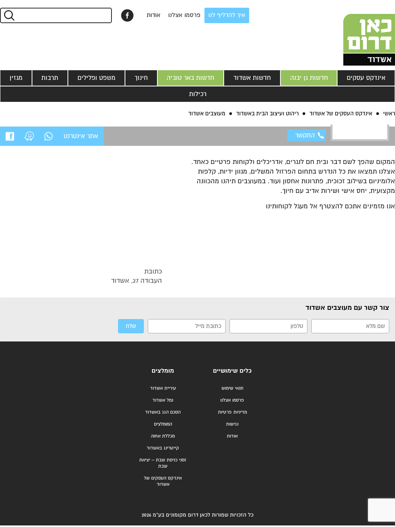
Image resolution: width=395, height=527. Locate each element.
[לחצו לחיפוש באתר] (8, 15)
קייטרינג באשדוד (163, 448)
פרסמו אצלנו (184, 15)
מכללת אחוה (163, 436)
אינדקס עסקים (366, 78)
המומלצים (163, 424)
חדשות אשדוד (252, 78)
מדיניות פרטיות (232, 412)
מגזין (16, 78)
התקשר (305, 135)
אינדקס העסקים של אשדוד (163, 481)
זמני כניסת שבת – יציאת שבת (162, 463)
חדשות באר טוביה (190, 78)
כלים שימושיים (232, 370)
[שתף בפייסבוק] (127, 15)
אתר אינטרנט (81, 136)
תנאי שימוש (232, 388)
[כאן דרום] (356, 33)
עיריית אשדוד (163, 388)
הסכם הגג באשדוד (163, 412)
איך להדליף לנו (226, 15)
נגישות (232, 424)
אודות (153, 15)
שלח (131, 326)
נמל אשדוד (162, 400)
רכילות (197, 94)
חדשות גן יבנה (309, 78)
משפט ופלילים (96, 78)
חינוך (141, 78)
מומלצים (163, 370)
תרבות (49, 78)
